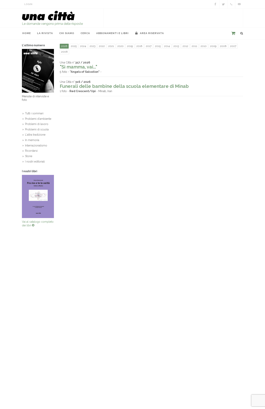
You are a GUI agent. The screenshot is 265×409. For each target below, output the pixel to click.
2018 (139, 46)
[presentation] (18, 196)
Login (28, 4)
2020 (120, 46)
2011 (194, 46)
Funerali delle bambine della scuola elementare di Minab (124, 86)
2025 (74, 46)
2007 (233, 46)
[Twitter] (223, 4)
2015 (158, 46)
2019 (130, 46)
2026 (64, 46)
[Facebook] (215, 4)
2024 (83, 46)
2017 (149, 46)
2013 (176, 46)
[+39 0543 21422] (231, 4)
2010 (204, 46)
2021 (111, 46)
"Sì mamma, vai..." (78, 67)
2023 (92, 46)
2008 (223, 46)
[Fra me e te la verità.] (38, 196)
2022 (102, 46)
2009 (213, 46)
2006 (64, 51)
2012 (185, 46)
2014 (167, 46)
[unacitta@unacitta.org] (239, 4)
